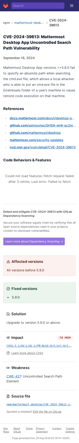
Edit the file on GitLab (47, 411)
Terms (29, 428)
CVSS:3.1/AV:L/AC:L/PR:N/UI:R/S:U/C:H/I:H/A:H (42, 345)
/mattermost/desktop (35, 133)
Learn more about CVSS (27, 353)
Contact (56, 428)
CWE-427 (13, 376)
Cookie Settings (70, 430)
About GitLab (17, 430)
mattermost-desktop (30, 23)
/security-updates (36, 140)
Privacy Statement (42, 430)
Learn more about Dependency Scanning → (34, 241)
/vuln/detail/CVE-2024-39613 (43, 147)
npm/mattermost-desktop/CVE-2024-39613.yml (39, 404)
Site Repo (6, 430)
